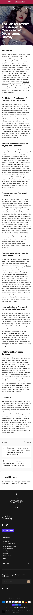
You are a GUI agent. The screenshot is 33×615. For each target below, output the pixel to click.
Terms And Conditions (9, 543)
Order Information (8, 548)
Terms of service (19, 610)
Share (5, 442)
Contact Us (6, 541)
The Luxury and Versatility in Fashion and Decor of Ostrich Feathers (18, 452)
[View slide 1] (15, 508)
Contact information (16, 612)
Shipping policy (27, 610)
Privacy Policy (7, 555)
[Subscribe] (28, 581)
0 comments (28, 442)
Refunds (5, 553)
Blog (4, 558)
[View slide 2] (17, 508)
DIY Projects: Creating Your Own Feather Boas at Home (14, 464)
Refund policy (6, 610)
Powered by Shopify (22, 607)
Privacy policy (12, 610)
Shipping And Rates (8, 551)
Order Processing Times (9, 546)
